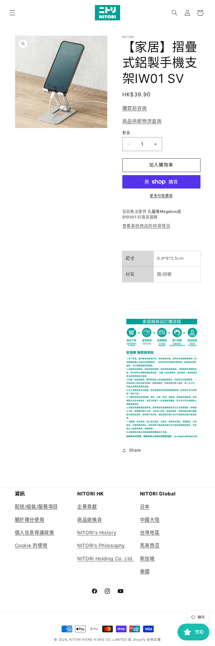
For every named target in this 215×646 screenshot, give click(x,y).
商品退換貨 (89, 520)
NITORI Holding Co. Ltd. (105, 558)
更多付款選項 (161, 196)
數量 (126, 132)
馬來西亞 (150, 545)
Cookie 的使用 (31, 545)
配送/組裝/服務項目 (36, 506)
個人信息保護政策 (34, 532)
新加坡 (147, 558)
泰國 (145, 571)
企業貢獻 (87, 506)
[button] (12, 12)
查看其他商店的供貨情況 (146, 225)
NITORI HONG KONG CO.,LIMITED (98, 640)
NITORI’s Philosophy (101, 545)
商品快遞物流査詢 (142, 121)
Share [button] (135, 450)
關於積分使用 (30, 520)
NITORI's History (96, 532)
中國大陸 (150, 520)
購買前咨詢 (134, 108)
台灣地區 (150, 532)
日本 (145, 506)
